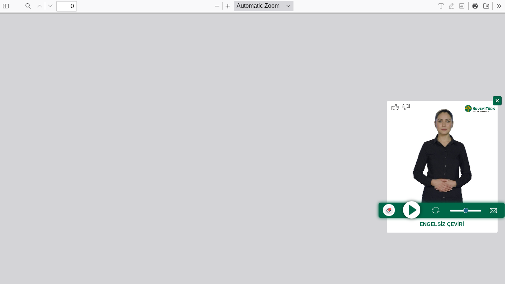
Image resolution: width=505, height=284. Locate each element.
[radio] (441, 6)
